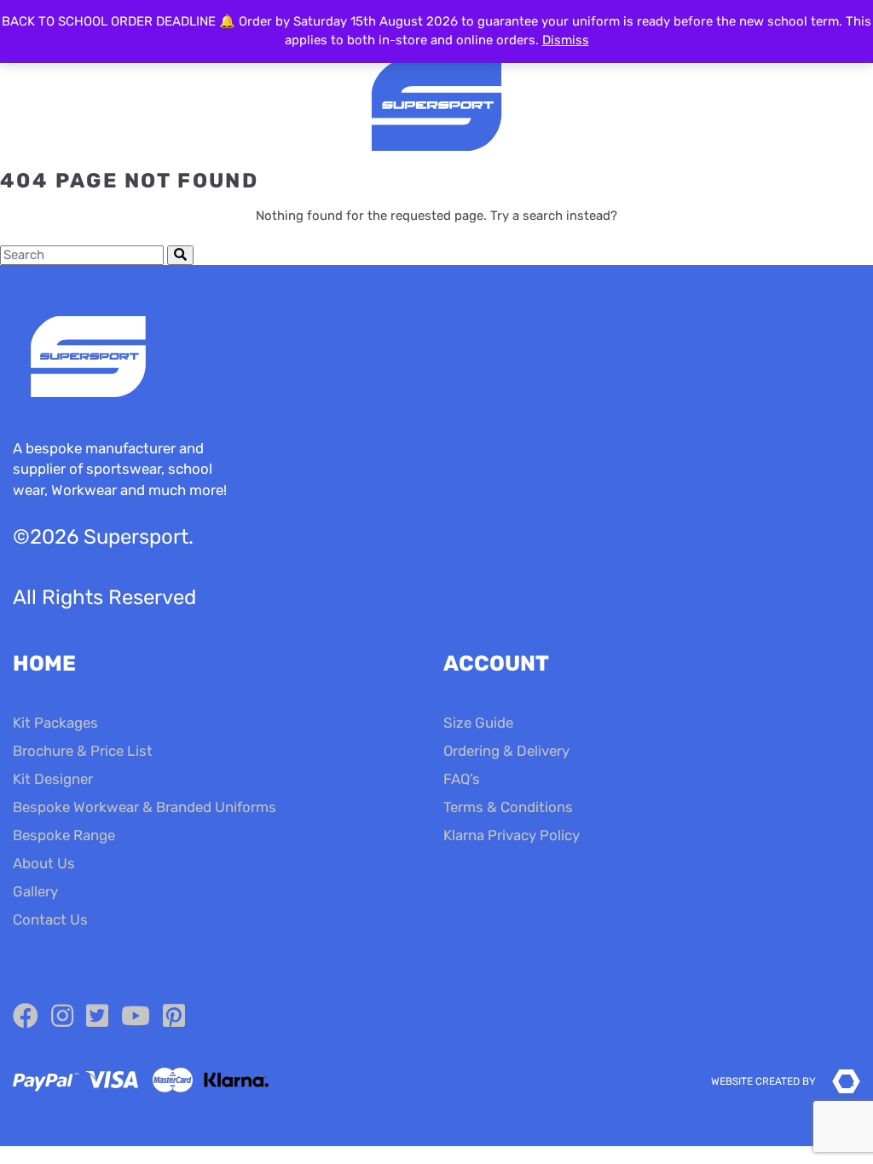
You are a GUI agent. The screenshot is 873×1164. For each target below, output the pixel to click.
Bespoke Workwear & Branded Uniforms (144, 806)
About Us (44, 863)
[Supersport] (436, 107)
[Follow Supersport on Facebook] (25, 1016)
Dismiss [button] (565, 40)
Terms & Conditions (508, 806)
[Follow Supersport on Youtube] (135, 1016)
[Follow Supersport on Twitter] (97, 1016)
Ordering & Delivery (506, 750)
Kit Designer (53, 778)
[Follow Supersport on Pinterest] (174, 1016)
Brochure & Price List (83, 750)
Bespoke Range (64, 835)
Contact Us (50, 919)
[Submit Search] (180, 255)
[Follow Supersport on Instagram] (62, 1016)
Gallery (35, 891)
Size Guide (478, 722)
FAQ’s (461, 778)
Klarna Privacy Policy (511, 835)
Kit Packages (55, 722)
